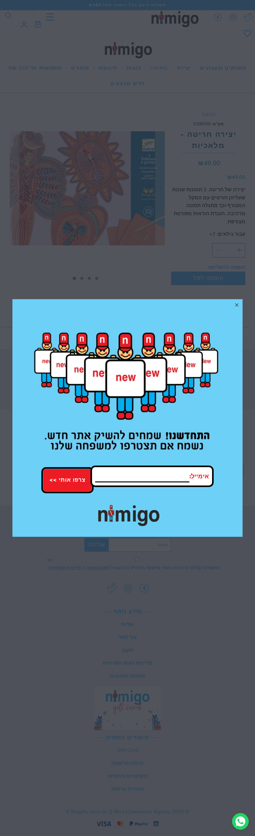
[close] (237, 304)
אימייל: (199, 476)
